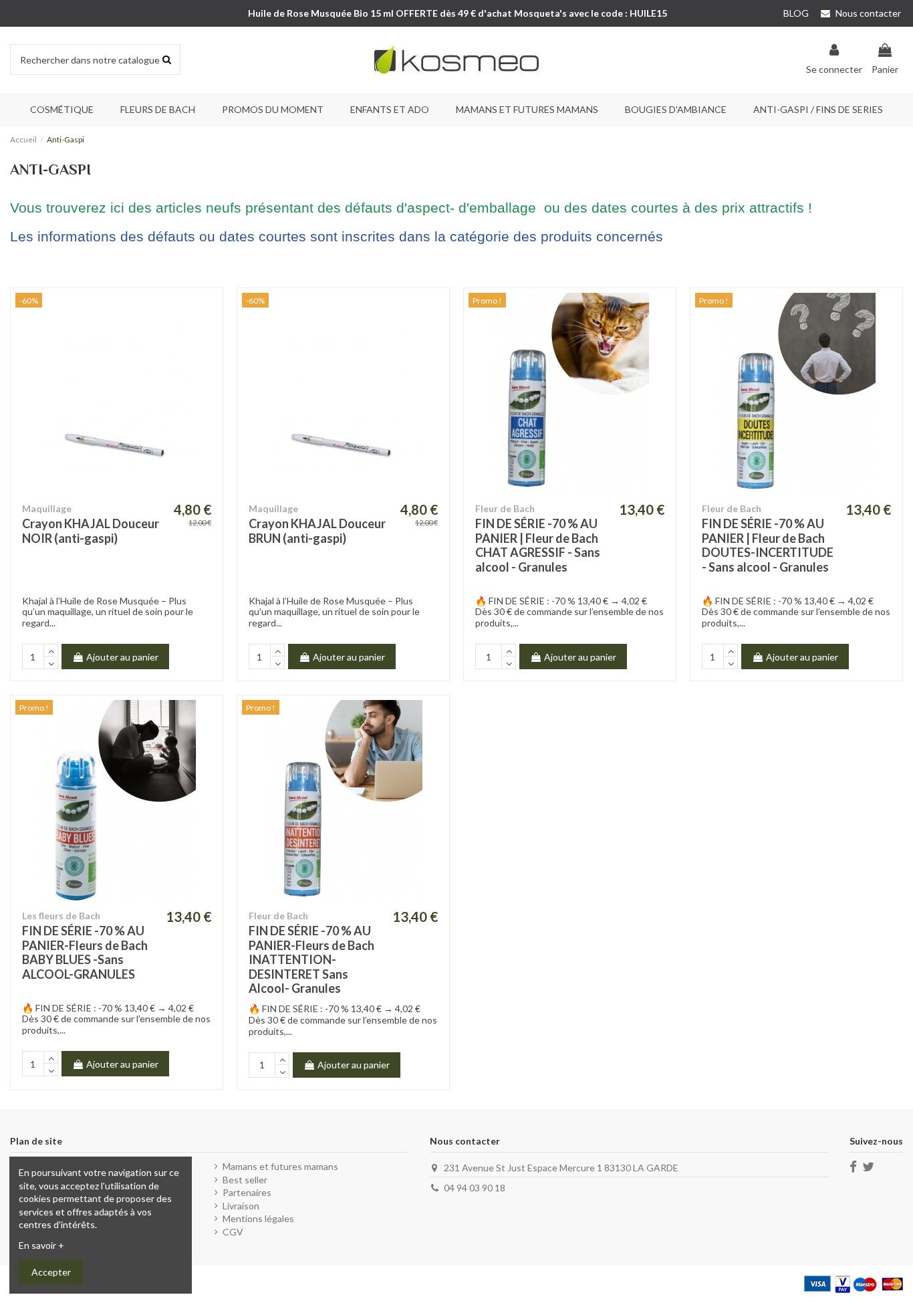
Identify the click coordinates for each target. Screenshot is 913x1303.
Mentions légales (258, 1218)
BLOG (796, 13)
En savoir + (41, 1245)
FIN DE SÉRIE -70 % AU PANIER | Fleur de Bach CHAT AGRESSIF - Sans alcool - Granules (537, 545)
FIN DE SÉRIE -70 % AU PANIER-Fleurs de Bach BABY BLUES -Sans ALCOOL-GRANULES (85, 952)
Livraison (241, 1205)
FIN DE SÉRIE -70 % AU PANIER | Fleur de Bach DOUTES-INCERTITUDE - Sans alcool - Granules (767, 545)
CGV (233, 1231)
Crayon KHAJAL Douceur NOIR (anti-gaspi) (90, 531)
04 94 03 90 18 (474, 1187)
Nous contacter (867, 13)
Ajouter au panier (122, 657)
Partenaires (247, 1192)
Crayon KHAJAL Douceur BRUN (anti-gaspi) (317, 531)
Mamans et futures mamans (280, 1166)
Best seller (245, 1179)
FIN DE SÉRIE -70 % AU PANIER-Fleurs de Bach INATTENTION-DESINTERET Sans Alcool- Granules (311, 959)
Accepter (51, 1272)
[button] (158, 109)
